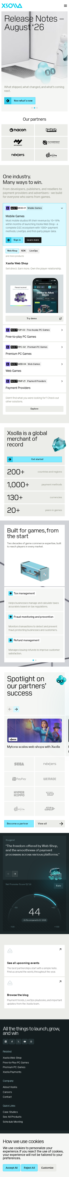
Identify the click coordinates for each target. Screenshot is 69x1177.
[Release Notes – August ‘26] (34, 108)
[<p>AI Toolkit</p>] (37, 108)
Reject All (29, 1167)
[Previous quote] (8, 874)
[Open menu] (65, 6)
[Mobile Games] (62, 208)
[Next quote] (15, 874)
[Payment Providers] (62, 381)
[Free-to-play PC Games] (62, 330)
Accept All (12, 1167)
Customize (47, 1167)
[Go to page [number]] (33, 660)
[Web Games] (62, 364)
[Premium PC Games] (62, 347)
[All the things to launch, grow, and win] (32, 108)
